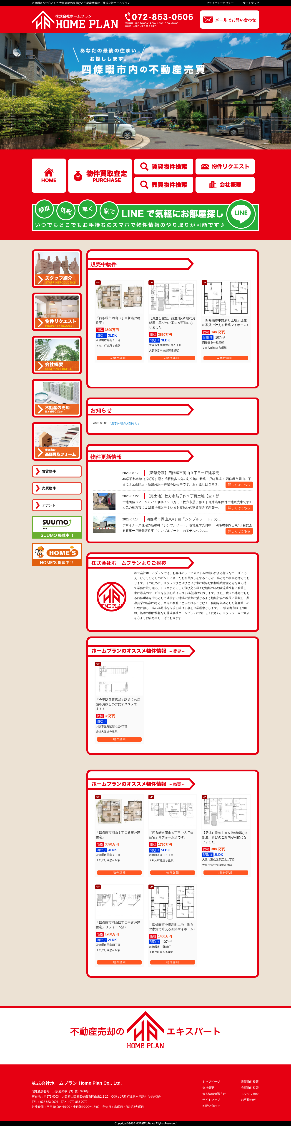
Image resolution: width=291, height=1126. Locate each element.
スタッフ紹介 (250, 1094)
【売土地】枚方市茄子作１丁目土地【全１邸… (184, 496)
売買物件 (49, 488)
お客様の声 (248, 1099)
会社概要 (208, 1087)
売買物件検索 (250, 1087)
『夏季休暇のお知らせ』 (124, 423)
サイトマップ (251, 3)
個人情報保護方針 (214, 1094)
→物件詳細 (118, 358)
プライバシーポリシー (220, 3)
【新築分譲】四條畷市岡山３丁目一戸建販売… (184, 473)
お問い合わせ (211, 1106)
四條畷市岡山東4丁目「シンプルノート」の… (183, 519)
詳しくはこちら (239, 485)
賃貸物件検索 (250, 1081)
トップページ (211, 1081)
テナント (49, 505)
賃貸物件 (49, 471)
